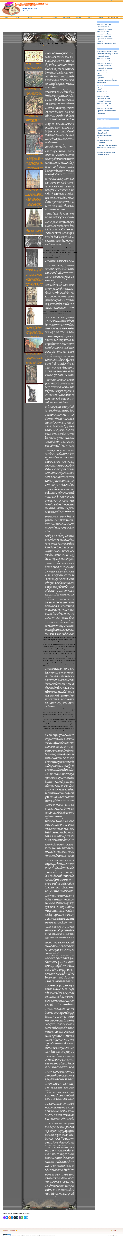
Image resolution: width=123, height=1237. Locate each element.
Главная (6, 17)
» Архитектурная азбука (103, 26)
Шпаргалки (78, 17)
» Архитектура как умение (103, 28)
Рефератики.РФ (115, 1235)
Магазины (54, 17)
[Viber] (20, 1217)
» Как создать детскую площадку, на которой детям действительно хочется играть (108, 51)
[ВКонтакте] (7, 1217)
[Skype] (25, 1217)
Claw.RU (116, 1233)
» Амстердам (100, 41)
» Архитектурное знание (103, 31)
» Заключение (100, 77)
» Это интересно (101, 113)
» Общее (99, 89)
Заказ (42, 17)
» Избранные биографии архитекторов (106, 43)
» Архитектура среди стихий (104, 24)
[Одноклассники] (9, 1217)
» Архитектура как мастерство (104, 29)
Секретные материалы (116, 0)
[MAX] (4, 1217)
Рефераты (90, 17)
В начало (18, 17)
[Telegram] (27, 1217)
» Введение (99, 75)
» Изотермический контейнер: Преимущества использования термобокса (108, 53)
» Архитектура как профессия (104, 33)
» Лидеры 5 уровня (101, 82)
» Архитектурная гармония (104, 36)
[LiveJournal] (17, 1217)
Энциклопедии (66, 17)
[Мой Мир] (12, 1217)
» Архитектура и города (103, 72)
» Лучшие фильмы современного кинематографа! (108, 80)
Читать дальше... (102, 156)
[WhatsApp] (22, 1217)
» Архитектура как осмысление (104, 38)
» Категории (100, 88)
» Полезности (100, 112)
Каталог (30, 17)
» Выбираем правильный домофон (105, 79)
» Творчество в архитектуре (104, 34)
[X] (15, 1217)
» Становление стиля (102, 40)
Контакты (114, 1230)
